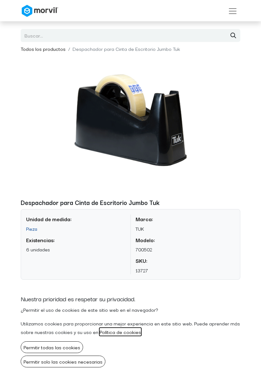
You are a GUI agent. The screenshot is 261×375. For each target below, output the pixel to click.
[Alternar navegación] (232, 11)
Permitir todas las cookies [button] (52, 347)
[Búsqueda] (233, 35)
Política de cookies (120, 332)
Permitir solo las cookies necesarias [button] (63, 361)
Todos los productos (43, 48)
